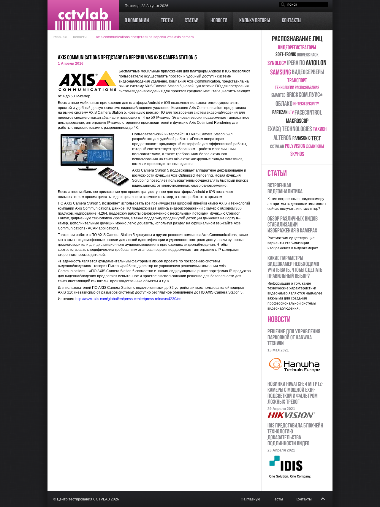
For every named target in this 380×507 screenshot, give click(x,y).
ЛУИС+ (315, 95)
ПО (302, 63)
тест (316, 139)
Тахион (320, 129)
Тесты (278, 499)
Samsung (280, 72)
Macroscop (297, 121)
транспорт (297, 81)
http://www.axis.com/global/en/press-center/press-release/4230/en (128, 299)
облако (284, 104)
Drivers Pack (308, 55)
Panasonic (301, 138)
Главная (60, 37)
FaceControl (308, 113)
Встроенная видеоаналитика (285, 189)
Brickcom (297, 95)
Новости (80, 37)
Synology (276, 63)
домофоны (315, 146)
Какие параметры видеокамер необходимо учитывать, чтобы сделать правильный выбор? (294, 267)
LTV (291, 112)
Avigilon (316, 63)
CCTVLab (277, 146)
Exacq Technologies (289, 129)
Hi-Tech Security (306, 104)
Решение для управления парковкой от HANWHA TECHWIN (293, 338)
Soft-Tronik (286, 55)
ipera (292, 63)
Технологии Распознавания (297, 87)
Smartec (278, 95)
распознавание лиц (297, 39)
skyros (297, 154)
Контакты (304, 499)
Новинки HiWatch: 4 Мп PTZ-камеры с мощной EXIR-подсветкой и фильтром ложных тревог (295, 393)
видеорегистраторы (297, 48)
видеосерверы (308, 72)
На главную (250, 499)
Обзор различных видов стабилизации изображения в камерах (292, 225)
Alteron (282, 138)
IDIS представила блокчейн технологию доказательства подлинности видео (295, 435)
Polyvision (295, 146)
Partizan (280, 112)
